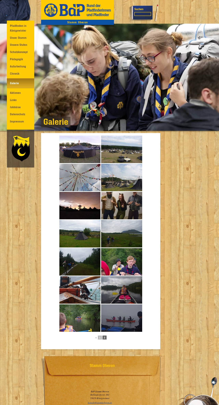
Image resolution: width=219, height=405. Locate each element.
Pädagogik (16, 59)
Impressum (17, 121)
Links (13, 100)
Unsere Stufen (18, 44)
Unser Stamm (18, 37)
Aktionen (15, 92)
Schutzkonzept (19, 52)
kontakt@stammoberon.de (100, 402)
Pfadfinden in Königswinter (18, 28)
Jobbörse (15, 107)
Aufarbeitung (18, 66)
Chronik (14, 73)
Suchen (138, 9)
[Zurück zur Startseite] (77, 10)
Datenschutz (17, 114)
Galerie (14, 83)
